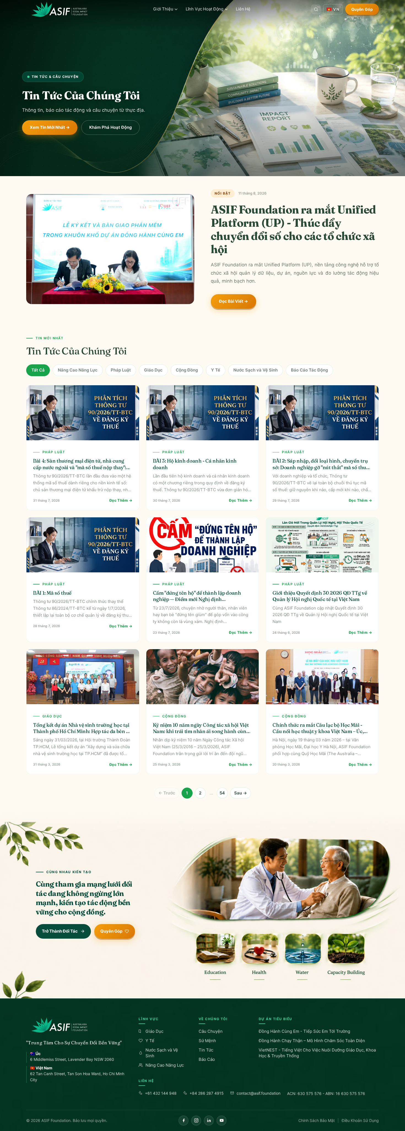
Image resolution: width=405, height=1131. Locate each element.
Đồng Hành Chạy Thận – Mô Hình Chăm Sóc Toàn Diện (312, 1040)
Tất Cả (38, 370)
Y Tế (215, 370)
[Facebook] (183, 1120)
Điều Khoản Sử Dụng (360, 1120)
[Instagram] (196, 1120)
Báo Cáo (207, 1059)
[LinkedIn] (209, 1120)
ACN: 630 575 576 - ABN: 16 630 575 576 (326, 1093)
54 (222, 793)
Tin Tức (206, 1050)
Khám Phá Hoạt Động (110, 127)
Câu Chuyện (211, 1031)
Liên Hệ (243, 9)
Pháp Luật (121, 370)
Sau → (240, 793)
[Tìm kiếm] (316, 9)
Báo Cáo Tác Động (309, 370)
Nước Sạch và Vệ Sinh (255, 370)
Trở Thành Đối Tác (60, 931)
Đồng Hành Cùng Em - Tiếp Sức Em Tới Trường (304, 1031)
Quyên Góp (362, 9)
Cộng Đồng (187, 370)
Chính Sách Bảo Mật (316, 1120)
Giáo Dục (153, 370)
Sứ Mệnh (207, 1040)
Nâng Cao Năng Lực (78, 370)
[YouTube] (221, 1120)
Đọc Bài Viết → (233, 301)
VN (336, 9)
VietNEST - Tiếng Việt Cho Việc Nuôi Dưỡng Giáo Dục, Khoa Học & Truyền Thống (317, 1052)
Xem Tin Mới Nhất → (50, 127)
